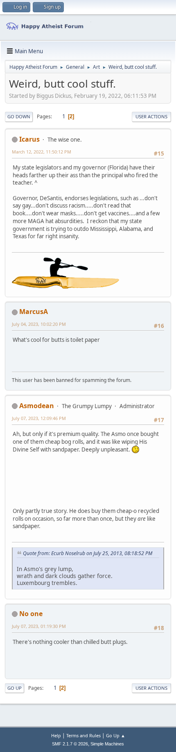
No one (31, 613)
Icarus (29, 139)
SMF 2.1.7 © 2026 (70, 743)
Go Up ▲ (115, 735)
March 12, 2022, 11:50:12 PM (41, 152)
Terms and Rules (83, 735)
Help (56, 735)
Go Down (18, 116)
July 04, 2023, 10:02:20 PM (39, 324)
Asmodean (36, 405)
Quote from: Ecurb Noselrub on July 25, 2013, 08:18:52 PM (87, 553)
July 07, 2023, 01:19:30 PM (39, 626)
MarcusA (33, 311)
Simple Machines (107, 743)
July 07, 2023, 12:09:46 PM (39, 418)
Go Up (14, 688)
